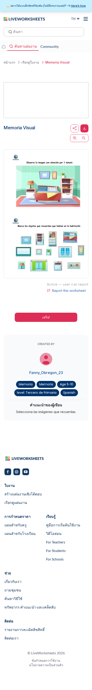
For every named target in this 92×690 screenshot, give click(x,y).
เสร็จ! (46, 317)
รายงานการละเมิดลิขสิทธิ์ (24, 629)
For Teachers (55, 542)
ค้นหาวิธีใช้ (13, 598)
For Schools (55, 559)
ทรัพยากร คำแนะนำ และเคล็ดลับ (30, 607)
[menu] (85, 19)
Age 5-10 (66, 384)
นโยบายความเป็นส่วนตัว (46, 665)
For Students (56, 550)
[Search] (9, 31)
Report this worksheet (69, 290)
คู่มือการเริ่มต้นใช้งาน (63, 525)
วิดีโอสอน (53, 533)
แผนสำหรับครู (15, 525)
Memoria (26, 384)
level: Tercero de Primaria (36, 392)
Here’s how (78, 5)
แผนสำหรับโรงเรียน (20, 533)
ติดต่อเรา (11, 638)
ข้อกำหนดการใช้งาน (46, 660)
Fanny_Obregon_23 (46, 372)
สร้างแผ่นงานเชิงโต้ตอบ (23, 494)
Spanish (69, 392)
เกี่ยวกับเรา (12, 581)
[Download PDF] (84, 128)
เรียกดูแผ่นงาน (15, 502)
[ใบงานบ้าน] (3, 46)
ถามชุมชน (12, 590)
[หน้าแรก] (24, 18)
